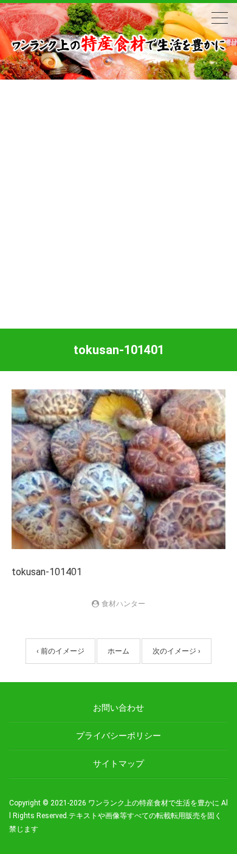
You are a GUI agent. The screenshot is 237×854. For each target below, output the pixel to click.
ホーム (118, 651)
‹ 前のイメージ (60, 651)
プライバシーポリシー (118, 735)
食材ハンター (123, 604)
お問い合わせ (118, 707)
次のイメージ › (177, 651)
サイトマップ (118, 763)
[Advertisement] (118, 204)
